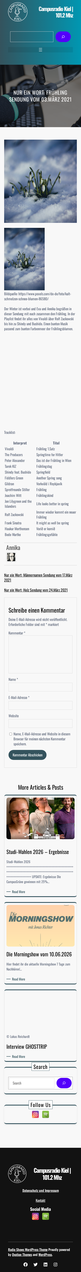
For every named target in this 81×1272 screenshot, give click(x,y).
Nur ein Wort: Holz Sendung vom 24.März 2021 (36, 590)
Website (14, 715)
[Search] (64, 1083)
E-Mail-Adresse (19, 697)
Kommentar (17, 632)
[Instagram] (35, 1114)
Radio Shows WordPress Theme (28, 1249)
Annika (13, 547)
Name (13, 679)
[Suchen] (63, 36)
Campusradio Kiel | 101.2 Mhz (56, 12)
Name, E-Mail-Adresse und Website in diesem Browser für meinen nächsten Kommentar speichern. (42, 738)
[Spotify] (45, 1114)
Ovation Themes (22, 1254)
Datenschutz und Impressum (40, 1190)
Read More (19, 891)
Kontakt (40, 1200)
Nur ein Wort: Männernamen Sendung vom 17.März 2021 (38, 577)
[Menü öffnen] (40, 49)
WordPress (45, 1254)
